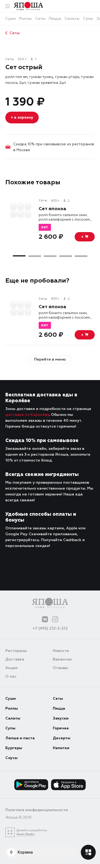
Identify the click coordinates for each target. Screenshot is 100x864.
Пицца (59, 708)
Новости (61, 650)
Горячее (61, 728)
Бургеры (13, 748)
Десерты (61, 738)
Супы (10, 728)
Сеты (15, 33)
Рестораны (16, 650)
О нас (11, 676)
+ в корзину (22, 117)
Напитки (61, 748)
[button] (19, 255)
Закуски (61, 718)
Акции (11, 668)
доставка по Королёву (27, 414)
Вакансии (62, 659)
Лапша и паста (20, 738)
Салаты (12, 718)
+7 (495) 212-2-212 (50, 628)
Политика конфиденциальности (36, 810)
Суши (10, 698)
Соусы (11, 758)
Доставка (14, 659)
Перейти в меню (50, 359)
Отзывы (60, 668)
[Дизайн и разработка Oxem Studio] (26, 832)
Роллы (11, 708)
